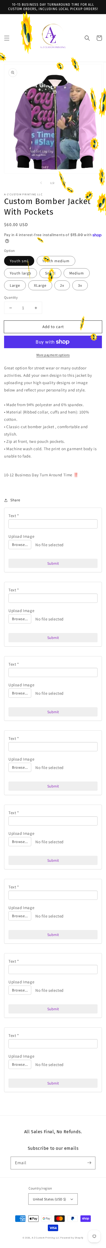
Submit (53, 563)
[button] (7, 38)
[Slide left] (41, 183)
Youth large (20, 273)
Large (15, 285)
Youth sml (19, 260)
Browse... (20, 544)
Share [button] (15, 500)
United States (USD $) (49, 1199)
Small (50, 273)
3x (80, 285)
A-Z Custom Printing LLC (46, 1237)
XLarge (40, 285)
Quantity (11, 297)
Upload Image (21, 536)
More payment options (53, 355)
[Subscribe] (89, 1163)
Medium (76, 273)
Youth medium (56, 260)
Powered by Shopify (71, 1237)
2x (62, 285)
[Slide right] (65, 183)
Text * (13, 515)
